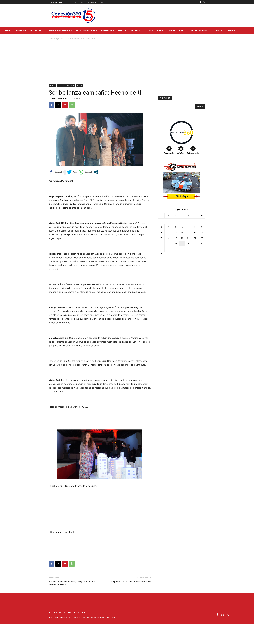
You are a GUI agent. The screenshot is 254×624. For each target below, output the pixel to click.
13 (182, 232)
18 (168, 238)
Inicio (51, 38)
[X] (203, 2)
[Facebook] (197, 2)
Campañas (70, 85)
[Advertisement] (127, 62)
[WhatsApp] (72, 105)
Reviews (79, 85)
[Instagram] (200, 2)
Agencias (59, 38)
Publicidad (61, 85)
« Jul (160, 253)
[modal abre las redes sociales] (96, 172)
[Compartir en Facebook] (55, 172)
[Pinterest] (65, 105)
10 (161, 232)
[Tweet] (72, 172)
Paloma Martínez (59, 98)
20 (182, 238)
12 (176, 232)
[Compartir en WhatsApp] (85, 172)
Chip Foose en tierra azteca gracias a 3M (131, 581)
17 (161, 238)
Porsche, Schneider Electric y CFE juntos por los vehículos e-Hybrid (72, 583)
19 (176, 238)
